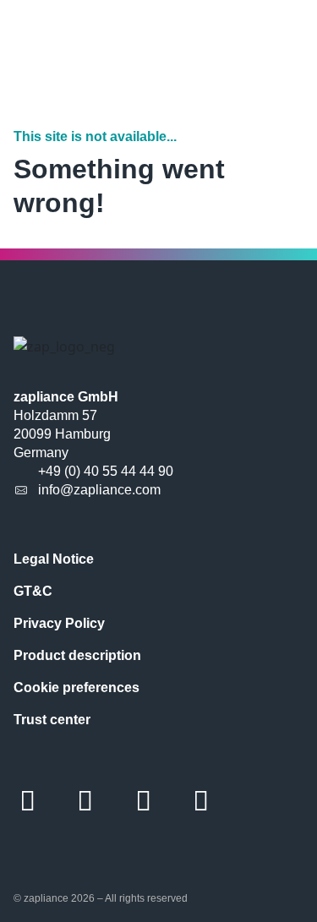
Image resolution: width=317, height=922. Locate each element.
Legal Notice (54, 559)
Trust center (52, 719)
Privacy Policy (59, 623)
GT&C (33, 591)
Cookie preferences (76, 687)
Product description (77, 655)
